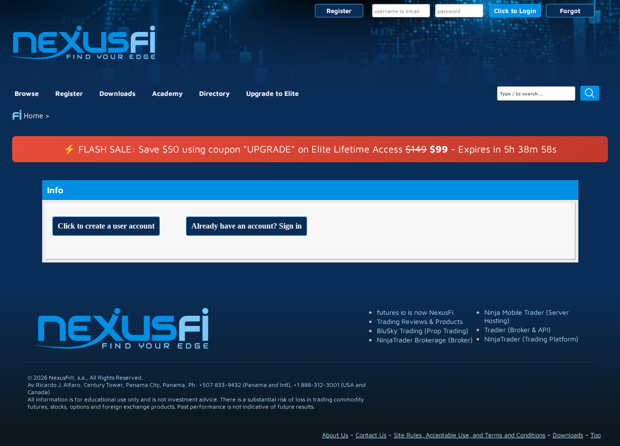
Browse (27, 93)
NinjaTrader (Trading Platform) (531, 339)
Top (595, 435)
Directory (214, 93)
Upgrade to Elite (272, 93)
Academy (167, 93)
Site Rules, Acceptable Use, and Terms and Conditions (469, 435)
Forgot (570, 11)
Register (339, 11)
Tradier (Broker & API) (517, 329)
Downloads (117, 93)
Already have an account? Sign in (246, 226)
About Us (335, 435)
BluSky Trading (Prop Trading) (422, 330)
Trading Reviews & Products (420, 321)
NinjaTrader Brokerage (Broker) (425, 340)
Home (33, 115)
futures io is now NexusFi (415, 312)
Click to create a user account (106, 226)
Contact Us (371, 435)
